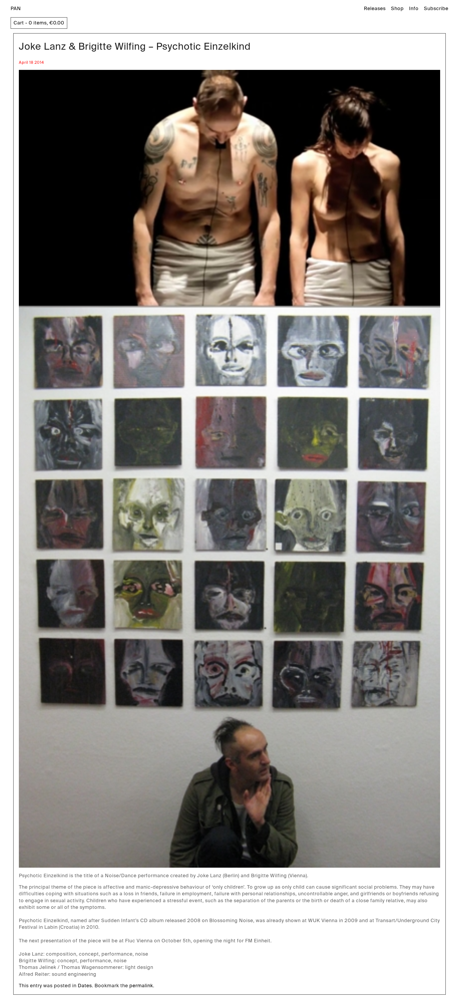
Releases (375, 8)
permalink (141, 985)
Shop (397, 8)
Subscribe (436, 8)
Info (414, 8)
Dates (85, 985)
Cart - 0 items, (39, 23)
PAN (16, 8)
